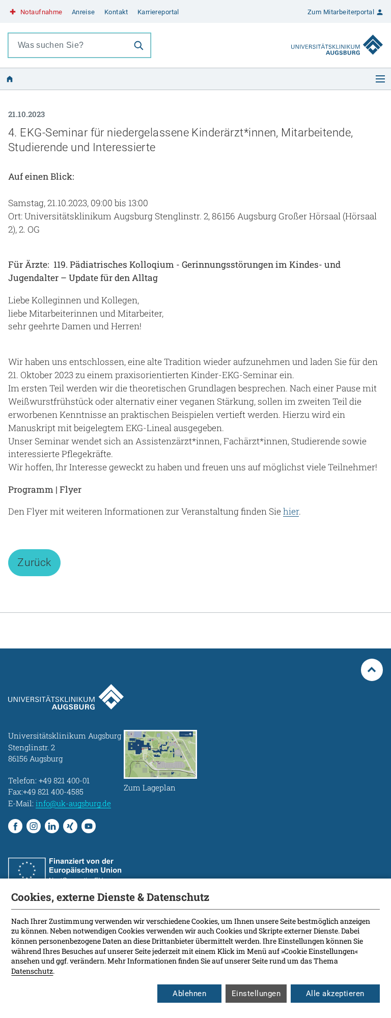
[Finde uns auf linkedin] (52, 826)
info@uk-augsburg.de (73, 803)
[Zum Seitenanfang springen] (372, 670)
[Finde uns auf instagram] (33, 826)
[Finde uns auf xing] (70, 826)
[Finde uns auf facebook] (15, 826)
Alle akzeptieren (335, 993)
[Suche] (138, 45)
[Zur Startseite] (337, 35)
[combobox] (68, 45)
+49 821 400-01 (64, 780)
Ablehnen (189, 993)
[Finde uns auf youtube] (88, 826)
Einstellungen (256, 993)
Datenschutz (32, 971)
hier (291, 511)
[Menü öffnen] (380, 79)
